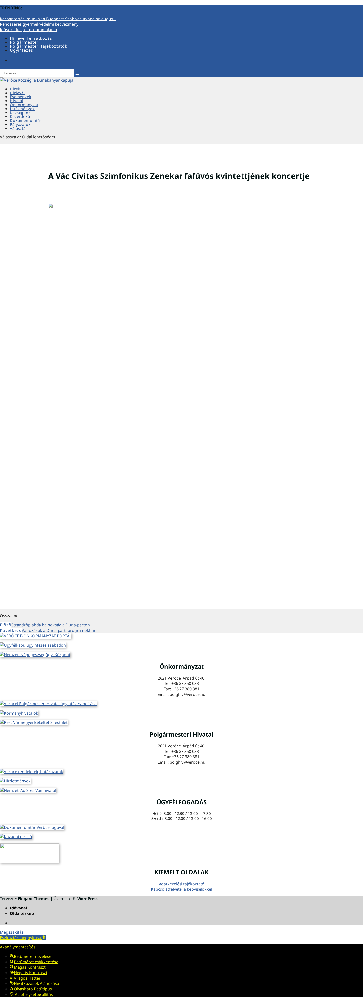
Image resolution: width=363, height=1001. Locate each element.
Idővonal (18, 908)
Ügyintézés (21, 50)
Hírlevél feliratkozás (31, 38)
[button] (23, 937)
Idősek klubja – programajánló (28, 29)
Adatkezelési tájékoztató (181, 884)
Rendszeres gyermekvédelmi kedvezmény (39, 24)
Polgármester (24, 42)
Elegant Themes (33, 898)
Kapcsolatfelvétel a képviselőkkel (181, 889)
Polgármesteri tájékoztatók (38, 46)
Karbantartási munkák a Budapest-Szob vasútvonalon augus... (58, 18)
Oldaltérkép (22, 913)
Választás (19, 128)
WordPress (87, 898)
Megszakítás (11, 932)
